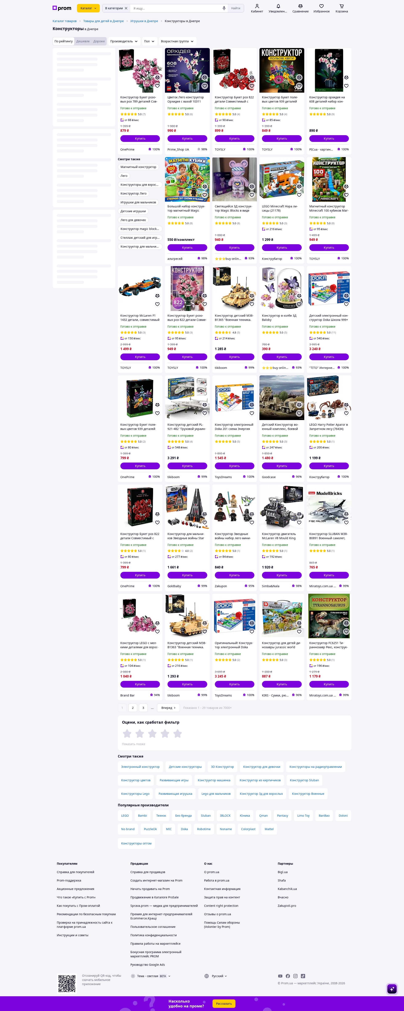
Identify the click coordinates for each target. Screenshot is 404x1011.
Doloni (343, 816)
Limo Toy (303, 816)
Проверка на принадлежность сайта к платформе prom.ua (84, 924)
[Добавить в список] (157, 86)
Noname (226, 829)
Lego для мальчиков (216, 794)
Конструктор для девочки (261, 767)
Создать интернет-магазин (150, 880)
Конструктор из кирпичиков (260, 780)
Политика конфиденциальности (153, 935)
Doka (184, 829)
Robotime (204, 829)
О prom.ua (211, 872)
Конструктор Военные (308, 794)
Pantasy (282, 816)
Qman (263, 816)
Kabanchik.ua (287, 889)
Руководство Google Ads (147, 965)
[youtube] (280, 976)
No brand (128, 829)
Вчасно (283, 897)
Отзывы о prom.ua (217, 914)
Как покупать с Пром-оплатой (78, 906)
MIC (169, 829)
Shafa (282, 880)
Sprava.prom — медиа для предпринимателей (164, 906)
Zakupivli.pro (287, 906)
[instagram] (295, 976)
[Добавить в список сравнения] (157, 77)
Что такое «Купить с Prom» (76, 897)
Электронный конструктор (140, 767)
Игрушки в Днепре (144, 21)
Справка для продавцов (147, 872)
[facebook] (287, 976)
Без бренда (183, 816)
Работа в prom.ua (216, 880)
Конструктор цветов (135, 780)
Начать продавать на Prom (150, 889)
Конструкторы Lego (135, 794)
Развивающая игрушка (175, 794)
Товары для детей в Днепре (103, 21)
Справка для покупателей (75, 872)
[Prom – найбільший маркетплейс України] (62, 8)
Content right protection (221, 906)
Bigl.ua (283, 872)
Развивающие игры (174, 780)
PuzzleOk (150, 829)
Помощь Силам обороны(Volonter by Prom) (222, 924)
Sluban (206, 816)
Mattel (269, 829)
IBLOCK (225, 816)
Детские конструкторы (185, 767)
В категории (114, 8)
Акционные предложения (75, 889)
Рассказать (224, 1004)
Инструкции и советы (72, 935)
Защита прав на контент (222, 897)
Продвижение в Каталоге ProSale (154, 897)
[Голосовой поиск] (224, 8)
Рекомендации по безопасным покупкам (86, 914)
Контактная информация (222, 889)
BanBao (324, 816)
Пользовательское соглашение (152, 927)
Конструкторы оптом (136, 843)
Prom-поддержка (69, 880)
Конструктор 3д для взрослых (261, 794)
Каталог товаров (65, 21)
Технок (161, 816)
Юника (245, 816)
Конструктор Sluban (304, 780)
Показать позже (133, 744)
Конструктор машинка (214, 780)
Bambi (142, 816)
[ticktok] (303, 976)
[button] (140, 138)
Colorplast (248, 829)
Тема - (147, 976)
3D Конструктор (222, 767)
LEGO (125, 816)
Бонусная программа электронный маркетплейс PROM (155, 954)
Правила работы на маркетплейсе (155, 944)
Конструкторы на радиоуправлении (316, 767)
